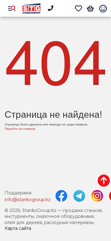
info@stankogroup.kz (28, 199)
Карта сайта (18, 228)
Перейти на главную (20, 128)
